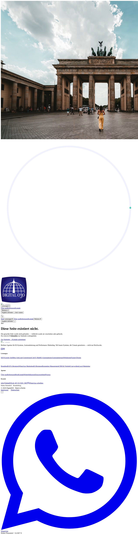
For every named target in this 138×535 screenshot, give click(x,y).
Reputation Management (50, 366)
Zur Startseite (6, 339)
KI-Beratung (37, 366)
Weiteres (5, 310)
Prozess (47, 375)
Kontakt (17, 308)
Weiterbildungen (29, 375)
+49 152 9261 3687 (20, 383)
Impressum (4, 390)
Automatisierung (57, 358)
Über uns (4, 308)
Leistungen (6, 306)
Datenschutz (15, 390)
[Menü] (2, 315)
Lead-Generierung (25, 358)
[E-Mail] (4, 349)
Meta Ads (15, 358)
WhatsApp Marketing (26, 366)
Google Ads (8, 358)
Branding (4, 366)
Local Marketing (84, 366)
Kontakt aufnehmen (19, 339)
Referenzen (11, 308)
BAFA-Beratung (13, 366)
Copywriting (74, 366)
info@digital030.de (7, 383)
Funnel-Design (76, 358)
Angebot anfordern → (8, 321)
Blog (16, 375)
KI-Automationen (46, 358)
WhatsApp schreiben (36, 383)
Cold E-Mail (35, 358)
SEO (2, 358)
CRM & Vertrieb (64, 366)
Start (2, 319)
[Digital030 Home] (5, 304)
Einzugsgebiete (40, 375)
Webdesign (67, 358)
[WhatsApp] (2, 349)
